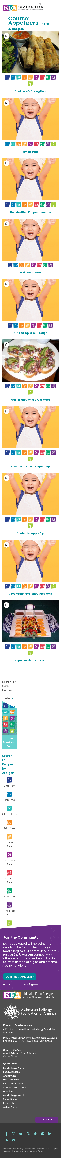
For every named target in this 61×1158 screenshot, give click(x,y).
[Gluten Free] (18, 77)
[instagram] (13, 1133)
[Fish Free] (13, 77)
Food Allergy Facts (13, 1068)
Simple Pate (30, 151)
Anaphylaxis (9, 1076)
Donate (46, 1119)
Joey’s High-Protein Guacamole (30, 593)
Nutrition (8, 1091)
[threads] (28, 1133)
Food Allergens (11, 1072)
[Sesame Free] (36, 77)
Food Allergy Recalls (14, 1095)
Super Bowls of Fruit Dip (30, 660)
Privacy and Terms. (21, 1151)
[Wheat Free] (30, 83)
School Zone (10, 1099)
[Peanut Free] (30, 77)
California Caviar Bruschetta (30, 399)
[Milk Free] (24, 77)
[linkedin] (50, 1133)
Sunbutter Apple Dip (30, 533)
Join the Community (20, 976)
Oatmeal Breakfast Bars (9, 742)
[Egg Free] (7, 77)
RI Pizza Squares (30, 272)
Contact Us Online (13, 1050)
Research (8, 1103)
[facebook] (6, 1133)
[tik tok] (35, 1133)
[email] (13, 1140)
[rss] (6, 1140)
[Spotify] (42, 1133)
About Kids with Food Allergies (19, 1053)
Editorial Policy (36, 1151)
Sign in (33, 984)
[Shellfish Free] (42, 77)
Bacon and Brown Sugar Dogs (30, 466)
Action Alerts (10, 1107)
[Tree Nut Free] (53, 77)
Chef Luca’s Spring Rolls (31, 91)
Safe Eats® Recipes (13, 1083)
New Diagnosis (11, 1079)
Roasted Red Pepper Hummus (30, 212)
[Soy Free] (48, 77)
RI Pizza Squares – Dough (30, 333)
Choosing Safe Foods (14, 1087)
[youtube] (21, 1133)
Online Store (10, 1056)
